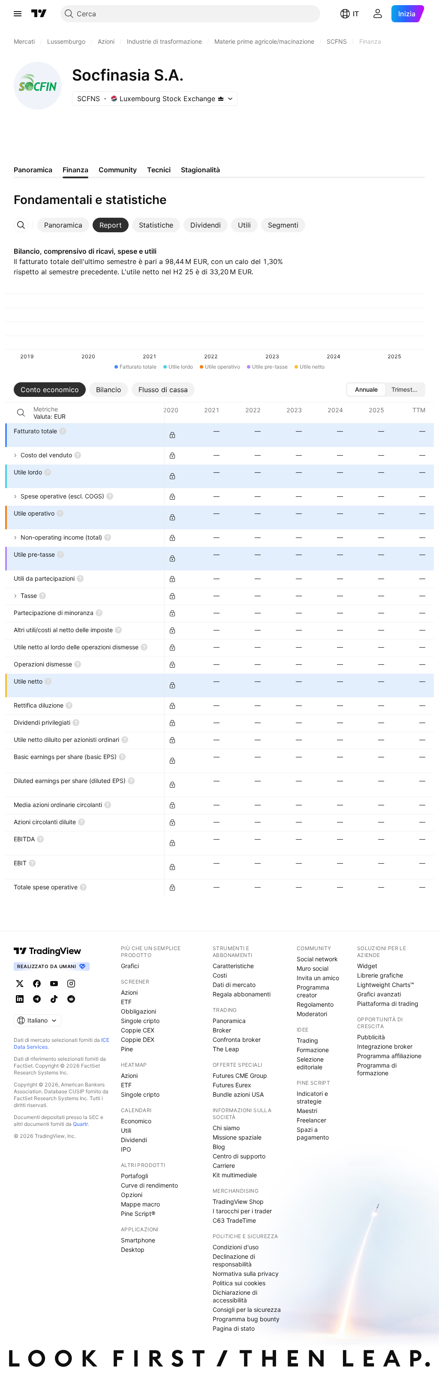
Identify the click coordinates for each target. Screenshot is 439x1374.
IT (356, 13)
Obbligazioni (138, 1011)
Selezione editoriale (310, 1063)
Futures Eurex (232, 1085)
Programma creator (313, 991)
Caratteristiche (233, 965)
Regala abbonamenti (242, 994)
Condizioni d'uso (236, 1247)
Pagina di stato (234, 1328)
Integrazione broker (384, 1046)
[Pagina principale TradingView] (39, 14)
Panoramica (229, 1020)
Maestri (307, 1110)
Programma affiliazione (389, 1055)
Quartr (80, 1124)
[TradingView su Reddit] (71, 999)
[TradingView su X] (20, 984)
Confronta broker (237, 1039)
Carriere (224, 1165)
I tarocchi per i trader (242, 1211)
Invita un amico (318, 977)
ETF (126, 1001)
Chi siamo (226, 1127)
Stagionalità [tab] (200, 169)
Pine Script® (138, 1213)
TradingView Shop (238, 1201)
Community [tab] (118, 169)
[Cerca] (21, 412)
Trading (307, 1040)
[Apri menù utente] (377, 13)
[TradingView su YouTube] (54, 984)
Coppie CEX (137, 1030)
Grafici (130, 965)
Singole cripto (140, 1020)
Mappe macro (140, 1204)
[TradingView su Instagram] (71, 984)
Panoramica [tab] (33, 169)
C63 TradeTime (234, 1220)
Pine (127, 1049)
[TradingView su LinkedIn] (20, 999)
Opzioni (131, 1194)
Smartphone (138, 1240)
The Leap (226, 1049)
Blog (219, 1146)
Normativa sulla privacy (246, 1273)
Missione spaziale (237, 1137)
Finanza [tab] (75, 169)
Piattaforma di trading (387, 1003)
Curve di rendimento (149, 1185)
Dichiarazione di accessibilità (235, 1296)
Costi (220, 975)
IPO (126, 1149)
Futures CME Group (240, 1075)
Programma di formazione (377, 1069)
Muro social (312, 968)
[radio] (366, 390)
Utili (126, 1130)
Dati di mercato (234, 984)
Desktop (132, 1249)
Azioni (129, 992)
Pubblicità (371, 1037)
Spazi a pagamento (313, 1133)
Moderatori (312, 1013)
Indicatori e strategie (312, 1097)
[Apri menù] (17, 13)
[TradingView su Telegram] (37, 999)
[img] (221, 98)
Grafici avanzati (379, 994)
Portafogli (134, 1175)
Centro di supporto (239, 1156)
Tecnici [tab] (159, 169)
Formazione (313, 1049)
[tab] (63, 225)
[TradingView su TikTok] (54, 999)
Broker (222, 1030)
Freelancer (311, 1120)
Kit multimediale (235, 1175)
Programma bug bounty (246, 1319)
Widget (367, 965)
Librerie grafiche (380, 975)
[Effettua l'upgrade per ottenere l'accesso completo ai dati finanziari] (172, 435)
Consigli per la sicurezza (247, 1309)
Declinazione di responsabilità (234, 1260)
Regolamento (315, 1004)
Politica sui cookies (239, 1283)
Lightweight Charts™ (385, 984)
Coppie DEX (137, 1039)
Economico (136, 1121)
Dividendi (134, 1139)
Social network (317, 959)
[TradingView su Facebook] (37, 984)
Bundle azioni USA (238, 1094)
